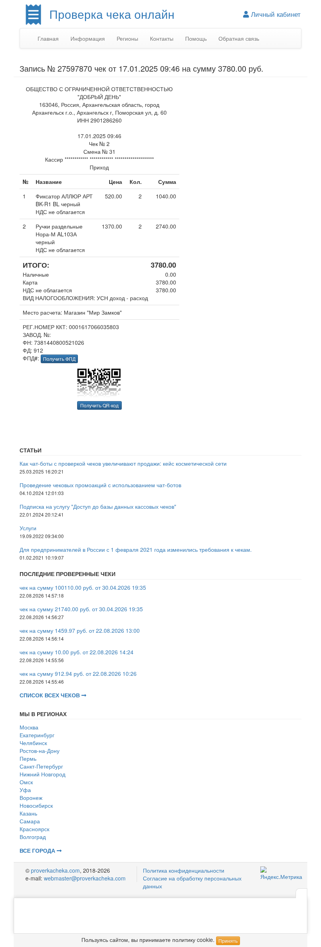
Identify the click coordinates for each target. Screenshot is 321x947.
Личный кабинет (275, 14)
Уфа (25, 790)
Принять (228, 940)
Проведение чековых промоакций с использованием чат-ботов (100, 485)
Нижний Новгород (42, 774)
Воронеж (31, 797)
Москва (29, 727)
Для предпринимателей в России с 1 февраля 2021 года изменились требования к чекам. (136, 549)
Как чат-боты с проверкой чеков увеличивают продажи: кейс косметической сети (123, 463)
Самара (30, 821)
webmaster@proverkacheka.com (85, 878)
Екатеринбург (37, 735)
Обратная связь (238, 38)
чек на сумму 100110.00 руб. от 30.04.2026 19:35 (83, 587)
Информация (87, 38)
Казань (28, 813)
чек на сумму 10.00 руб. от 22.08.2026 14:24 (76, 652)
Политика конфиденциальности (183, 870)
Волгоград (33, 837)
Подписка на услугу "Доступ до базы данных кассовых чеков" (98, 506)
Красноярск (34, 829)
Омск (26, 782)
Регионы (127, 38)
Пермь (28, 758)
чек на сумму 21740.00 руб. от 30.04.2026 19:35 (81, 609)
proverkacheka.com (55, 870)
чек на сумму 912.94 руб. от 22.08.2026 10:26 (78, 673)
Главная (48, 38)
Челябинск (33, 743)
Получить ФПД (59, 358)
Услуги (28, 528)
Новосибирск (36, 805)
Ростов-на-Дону (40, 750)
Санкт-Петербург (41, 766)
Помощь (196, 38)
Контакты (161, 38)
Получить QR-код (99, 405)
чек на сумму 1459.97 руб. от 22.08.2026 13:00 (80, 630)
